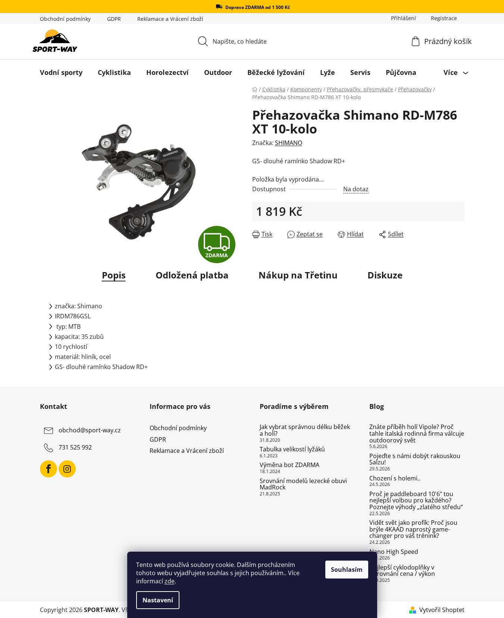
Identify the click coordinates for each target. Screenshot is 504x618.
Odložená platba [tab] (192, 275)
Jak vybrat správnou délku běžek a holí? (305, 430)
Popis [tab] (114, 275)
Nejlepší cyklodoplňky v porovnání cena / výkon (402, 570)
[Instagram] (67, 468)
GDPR (114, 18)
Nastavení (158, 600)
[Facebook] (48, 468)
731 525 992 (75, 448)
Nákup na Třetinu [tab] (298, 275)
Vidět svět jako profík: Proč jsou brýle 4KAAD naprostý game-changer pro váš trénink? (413, 529)
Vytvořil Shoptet (441, 610)
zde (170, 581)
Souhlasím (347, 569)
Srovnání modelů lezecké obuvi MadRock (303, 484)
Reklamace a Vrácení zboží (170, 18)
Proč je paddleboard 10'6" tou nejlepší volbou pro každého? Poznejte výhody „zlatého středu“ (416, 501)
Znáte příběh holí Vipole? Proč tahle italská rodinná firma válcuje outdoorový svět (416, 434)
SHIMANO (288, 143)
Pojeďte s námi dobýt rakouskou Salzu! (414, 459)
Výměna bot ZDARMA (289, 465)
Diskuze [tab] (385, 275)
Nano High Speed (393, 552)
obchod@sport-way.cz (90, 430)
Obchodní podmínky (65, 18)
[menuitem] (61, 72)
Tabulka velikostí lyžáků (292, 449)
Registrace (444, 18)
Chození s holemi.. (394, 478)
